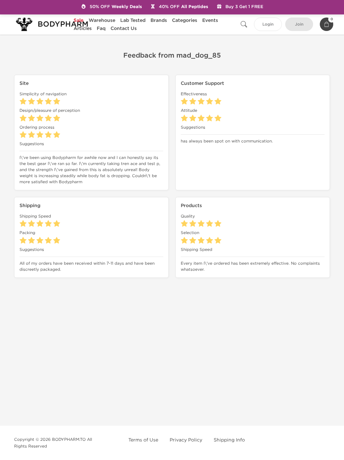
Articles (83, 28)
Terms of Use (143, 440)
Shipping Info (229, 440)
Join (299, 24)
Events (210, 20)
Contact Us (124, 28)
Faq (101, 28)
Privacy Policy (186, 440)
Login (267, 24)
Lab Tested (132, 20)
